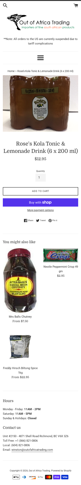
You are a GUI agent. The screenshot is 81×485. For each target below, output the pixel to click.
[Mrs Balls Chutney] (20, 280)
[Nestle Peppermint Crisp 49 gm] (60, 255)
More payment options (40, 210)
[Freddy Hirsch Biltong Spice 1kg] (20, 346)
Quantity (40, 171)
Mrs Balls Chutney (20, 316)
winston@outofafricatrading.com (32, 449)
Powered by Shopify (61, 470)
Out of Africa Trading (39, 470)
